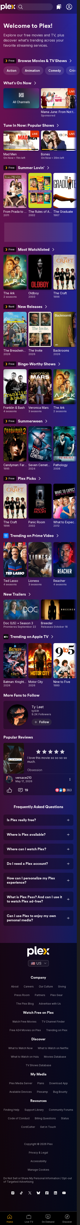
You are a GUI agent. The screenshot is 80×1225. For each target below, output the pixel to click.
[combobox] (38, 6)
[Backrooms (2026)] (65, 334)
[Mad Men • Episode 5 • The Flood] (21, 145)
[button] (69, 7)
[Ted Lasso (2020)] (15, 564)
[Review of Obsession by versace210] (39, 758)
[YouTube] (64, 1193)
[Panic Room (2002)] (40, 506)
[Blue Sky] (38, 1193)
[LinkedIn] (55, 1193)
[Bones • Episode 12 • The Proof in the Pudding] (59, 145)
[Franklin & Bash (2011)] (15, 391)
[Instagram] (13, 1193)
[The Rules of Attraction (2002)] (40, 195)
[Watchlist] (59, 7)
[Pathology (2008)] (65, 448)
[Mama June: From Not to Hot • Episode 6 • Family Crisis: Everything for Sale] (59, 102)
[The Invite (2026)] (40, 334)
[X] (30, 1193)
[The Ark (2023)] (15, 277)
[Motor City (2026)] (40, 665)
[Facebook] (47, 1193)
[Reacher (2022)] (65, 564)
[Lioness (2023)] (40, 564)
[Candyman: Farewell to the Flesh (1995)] (15, 448)
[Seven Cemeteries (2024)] (40, 448)
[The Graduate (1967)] (65, 195)
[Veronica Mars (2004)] (40, 391)
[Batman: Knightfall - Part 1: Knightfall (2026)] (15, 665)
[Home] (8, 7)
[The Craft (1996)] (65, 277)
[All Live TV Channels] (21, 102)
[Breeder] (59, 614)
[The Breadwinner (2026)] (15, 334)
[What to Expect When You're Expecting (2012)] (65, 506)
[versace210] (9, 779)
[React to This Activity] (9, 790)
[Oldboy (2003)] (40, 277)
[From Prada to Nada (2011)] (15, 195)
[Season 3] (21, 614)
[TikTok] (21, 1193)
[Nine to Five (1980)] (65, 665)
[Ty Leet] (40, 715)
